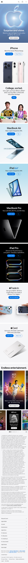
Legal (2, 561)
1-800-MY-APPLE (12, 552)
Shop (14, 97)
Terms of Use (12, 559)
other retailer (22, 550)
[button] (19, 2)
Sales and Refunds (20, 559)
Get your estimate (14, 297)
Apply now (18, 335)
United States (4, 554)
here (23, 448)
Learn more (9, 54)
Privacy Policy (4, 559)
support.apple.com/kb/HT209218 (14, 505)
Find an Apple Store (14, 550)
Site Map (7, 561)
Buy (19, 134)
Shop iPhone (18, 54)
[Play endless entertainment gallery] (26, 432)
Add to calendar (14, 38)
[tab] (13, 432)
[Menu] (26, 2)
